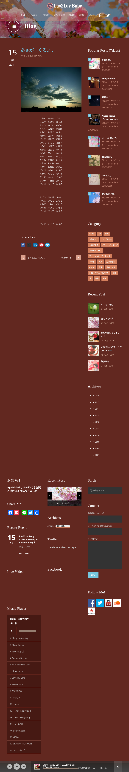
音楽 (105, 278)
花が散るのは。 (109, 194)
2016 (96, 395)
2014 (96, 408)
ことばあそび (31, 55)
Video (72, 15)
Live (107, 234)
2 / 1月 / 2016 (107, 365)
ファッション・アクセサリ (99, 256)
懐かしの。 (107, 175)
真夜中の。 (107, 97)
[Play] (12, 631)
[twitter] (109, 16)
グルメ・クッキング (110, 245)
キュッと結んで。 (110, 138)
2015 (96, 402)
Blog (81, 15)
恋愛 (100, 267)
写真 (40, 55)
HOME (22, 15)
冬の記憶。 (107, 59)
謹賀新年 (105, 361)
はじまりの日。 (108, 318)
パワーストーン (95, 250)
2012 (96, 422)
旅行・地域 (111, 267)
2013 (96, 415)
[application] (24, 631)
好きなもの (111, 261)
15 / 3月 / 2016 (107, 354)
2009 (96, 441)
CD (99, 234)
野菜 (97, 278)
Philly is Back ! (109, 78)
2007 (96, 455)
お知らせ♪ (93, 239)
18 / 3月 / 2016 (107, 340)
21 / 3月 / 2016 (107, 322)
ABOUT (46, 15)
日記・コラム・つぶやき (98, 273)
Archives (52, 525)
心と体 (92, 267)
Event (91, 15)
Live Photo (59, 15)
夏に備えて (107, 156)
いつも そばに (108, 304)
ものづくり (93, 245)
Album (34, 15)
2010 (96, 435)
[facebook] (100, 16)
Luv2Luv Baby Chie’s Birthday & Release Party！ (28, 539)
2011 (96, 428)
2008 (96, 448)
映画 (114, 273)
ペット (92, 261)
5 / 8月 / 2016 (107, 308)
